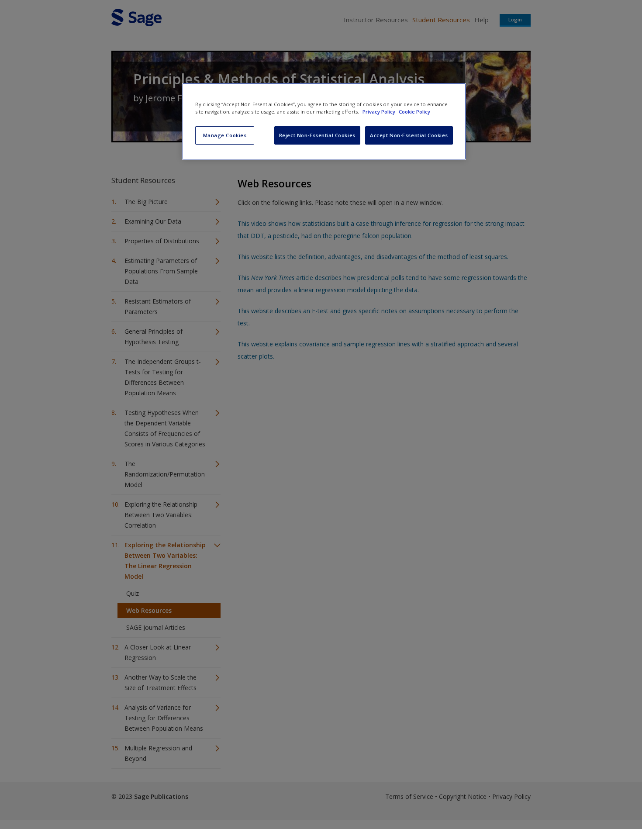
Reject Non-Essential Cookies (317, 135)
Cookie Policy (414, 111)
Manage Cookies (225, 135)
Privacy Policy (379, 111)
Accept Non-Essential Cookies (409, 135)
